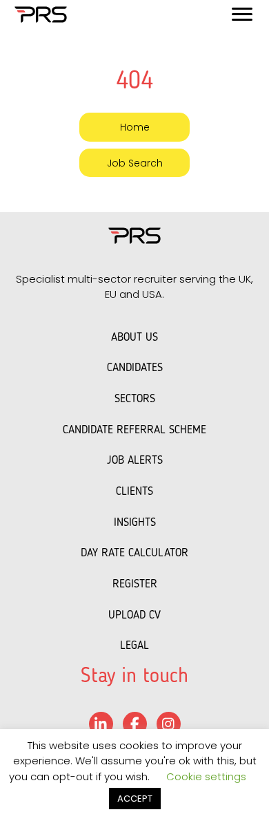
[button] (134, 127)
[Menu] (242, 14)
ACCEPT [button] (134, 798)
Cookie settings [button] (206, 776)
